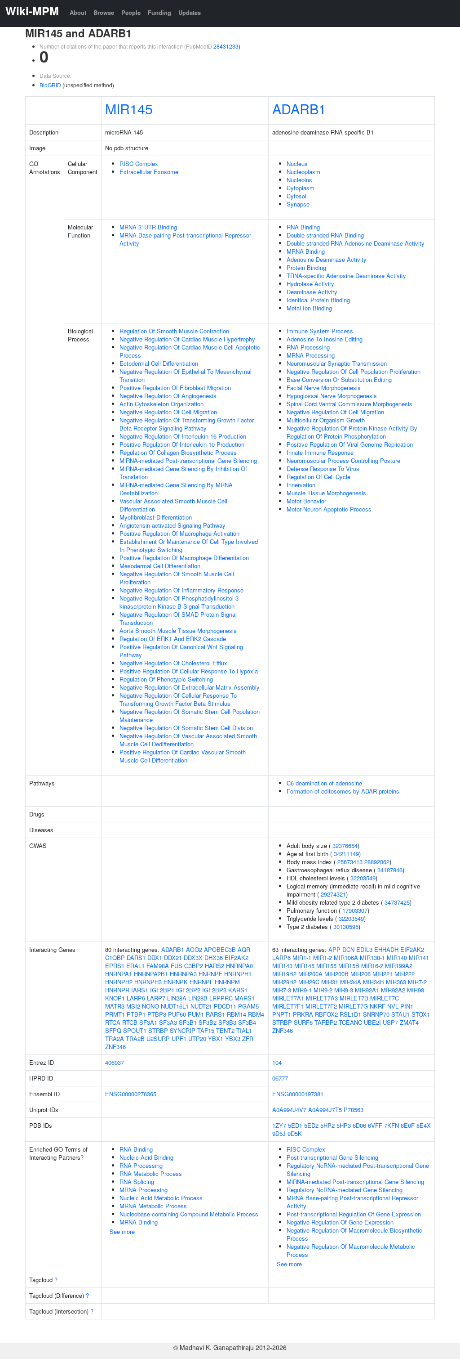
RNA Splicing (136, 1181)
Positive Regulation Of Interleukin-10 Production (181, 444)
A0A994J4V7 (289, 1109)
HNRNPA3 (183, 973)
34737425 (397, 902)
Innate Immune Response (320, 452)
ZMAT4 (409, 1022)
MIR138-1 (372, 957)
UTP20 (197, 1038)
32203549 (363, 878)
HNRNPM (227, 982)
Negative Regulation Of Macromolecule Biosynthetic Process (354, 1234)
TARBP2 (325, 1022)
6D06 (359, 1125)
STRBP (158, 1030)
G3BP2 (193, 965)
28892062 (376, 861)
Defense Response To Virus (323, 468)
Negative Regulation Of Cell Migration (168, 412)
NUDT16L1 (175, 1006)
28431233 (226, 46)
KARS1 (238, 990)
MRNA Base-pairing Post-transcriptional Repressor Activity (185, 239)
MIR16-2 (372, 965)
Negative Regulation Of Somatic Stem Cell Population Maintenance (189, 715)
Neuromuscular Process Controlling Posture (343, 460)
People (131, 12)
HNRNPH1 (238, 973)
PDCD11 (225, 1006)
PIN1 (406, 1006)
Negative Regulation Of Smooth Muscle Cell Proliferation (176, 578)
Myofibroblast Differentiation (155, 517)
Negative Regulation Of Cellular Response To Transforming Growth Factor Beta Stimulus (178, 699)
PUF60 (177, 1014)
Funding (159, 12)
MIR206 (360, 973)
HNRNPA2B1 (151, 973)
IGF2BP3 (214, 990)
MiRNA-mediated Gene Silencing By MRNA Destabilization (176, 488)
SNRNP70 (376, 1014)
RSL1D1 (350, 1014)
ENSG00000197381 (297, 1094)
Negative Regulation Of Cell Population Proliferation (353, 371)
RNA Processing (308, 347)
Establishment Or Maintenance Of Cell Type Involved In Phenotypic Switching (188, 545)
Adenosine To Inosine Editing (325, 339)
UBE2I (372, 1022)
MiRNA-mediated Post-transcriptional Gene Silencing (188, 460)
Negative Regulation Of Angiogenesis (168, 395)
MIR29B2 (284, 982)
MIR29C (308, 982)
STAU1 (400, 1014)
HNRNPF (210, 973)
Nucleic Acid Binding (146, 1157)
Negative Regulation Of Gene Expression (340, 1222)
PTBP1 (136, 1014)
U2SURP (158, 1038)
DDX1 (154, 957)
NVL (392, 1006)
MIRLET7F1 (288, 1006)
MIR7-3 (281, 990)
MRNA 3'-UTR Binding (148, 227)
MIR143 (282, 965)
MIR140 (397, 957)
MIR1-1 (301, 957)
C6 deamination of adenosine (324, 783)
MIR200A (310, 973)
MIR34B (373, 982)
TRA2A (114, 1038)
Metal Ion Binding (309, 308)
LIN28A (176, 998)
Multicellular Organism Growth (326, 420)
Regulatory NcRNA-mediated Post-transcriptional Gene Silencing (358, 1169)
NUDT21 (201, 1006)
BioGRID (50, 85)
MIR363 (396, 982)
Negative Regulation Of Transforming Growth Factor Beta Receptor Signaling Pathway (186, 424)
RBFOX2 (326, 1014)
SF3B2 (208, 1022)
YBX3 (232, 1038)
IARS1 (139, 990)
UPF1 (179, 1038)
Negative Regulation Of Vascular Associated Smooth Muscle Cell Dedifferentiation (188, 739)
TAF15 (205, 1030)
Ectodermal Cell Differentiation (158, 363)
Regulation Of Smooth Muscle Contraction (174, 331)
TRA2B (135, 1038)
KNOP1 (115, 998)
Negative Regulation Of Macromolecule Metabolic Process (351, 1250)
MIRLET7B (354, 998)
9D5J (279, 1133)
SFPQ (113, 1030)
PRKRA (303, 1014)
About (78, 12)
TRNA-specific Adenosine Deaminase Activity (346, 275)
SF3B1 (188, 1022)
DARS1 (136, 957)
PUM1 (196, 1014)
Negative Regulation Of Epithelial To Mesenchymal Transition (185, 375)
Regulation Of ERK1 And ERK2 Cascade (172, 638)
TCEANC (350, 1022)
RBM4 (256, 1014)
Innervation (301, 484)
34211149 (346, 853)
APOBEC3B (220, 949)
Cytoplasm (300, 188)
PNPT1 (281, 1014)
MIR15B (348, 965)
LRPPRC (221, 998)
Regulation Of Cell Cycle (318, 476)
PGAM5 (248, 1006)
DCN (348, 949)
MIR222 (404, 973)
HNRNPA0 (239, 965)
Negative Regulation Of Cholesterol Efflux (173, 663)
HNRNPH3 (148, 982)
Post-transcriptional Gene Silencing (332, 1157)
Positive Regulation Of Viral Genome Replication (350, 444)
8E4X (423, 1125)
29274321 (333, 894)
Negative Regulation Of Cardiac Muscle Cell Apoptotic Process (189, 351)
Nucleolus (299, 179)
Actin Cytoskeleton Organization (161, 403)
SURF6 (303, 1022)
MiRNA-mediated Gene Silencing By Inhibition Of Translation (183, 472)
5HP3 (343, 1125)
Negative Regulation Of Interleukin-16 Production (182, 436)
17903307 (354, 910)
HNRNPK (176, 982)
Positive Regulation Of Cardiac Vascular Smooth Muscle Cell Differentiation (182, 756)
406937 (114, 1062)
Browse (103, 12)
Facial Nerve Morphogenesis (324, 387)
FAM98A (157, 965)
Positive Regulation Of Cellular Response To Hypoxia (188, 671)
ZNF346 (115, 1046)
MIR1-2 (322, 957)
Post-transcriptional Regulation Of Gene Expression (354, 1214)
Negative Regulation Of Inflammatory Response (181, 590)
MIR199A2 (398, 965)
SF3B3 (227, 1022)
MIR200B (336, 973)
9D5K (295, 1133)
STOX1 (420, 1014)
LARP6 (136, 998)
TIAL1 (244, 1030)
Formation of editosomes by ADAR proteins (343, 791)
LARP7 (156, 998)
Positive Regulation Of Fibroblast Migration (175, 387)
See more (122, 1231)
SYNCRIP (182, 1030)
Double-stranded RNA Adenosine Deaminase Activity (356, 243)
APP (334, 949)
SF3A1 (148, 1022)
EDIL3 (364, 949)
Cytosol (296, 196)
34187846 (389, 870)
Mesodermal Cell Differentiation (159, 565)
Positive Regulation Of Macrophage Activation (179, 533)
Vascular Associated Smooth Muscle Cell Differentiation (173, 505)
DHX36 (213, 957)
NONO (150, 1006)
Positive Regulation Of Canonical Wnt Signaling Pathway (181, 650)
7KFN (391, 1125)
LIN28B (198, 998)
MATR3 (114, 1006)
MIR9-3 (343, 990)
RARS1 (215, 1014)
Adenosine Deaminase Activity (327, 259)
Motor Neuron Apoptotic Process (329, 509)
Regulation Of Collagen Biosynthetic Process (178, 452)
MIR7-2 (417, 982)
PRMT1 (115, 1014)
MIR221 (382, 973)
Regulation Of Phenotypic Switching (166, 679)
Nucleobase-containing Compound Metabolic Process (188, 1214)
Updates (189, 12)
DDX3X (193, 957)
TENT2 (225, 1030)
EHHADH (386, 949)
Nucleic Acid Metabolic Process (161, 1197)
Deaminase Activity (312, 291)
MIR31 (329, 982)
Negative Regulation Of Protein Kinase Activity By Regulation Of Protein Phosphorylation (352, 432)
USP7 (390, 1022)
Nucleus (297, 163)
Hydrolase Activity (310, 283)
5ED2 (311, 1125)
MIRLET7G (353, 1006)
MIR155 (326, 965)
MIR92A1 (367, 990)
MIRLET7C (384, 998)
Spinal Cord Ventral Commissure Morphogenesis (349, 403)
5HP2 (327, 1125)
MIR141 (419, 957)
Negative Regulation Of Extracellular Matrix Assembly (189, 687)
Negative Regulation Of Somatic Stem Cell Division (186, 727)
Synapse (298, 204)
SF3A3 (168, 1022)
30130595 (345, 926)
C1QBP (115, 957)
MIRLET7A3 (322, 998)
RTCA (112, 1022)
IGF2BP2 (188, 990)
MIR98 (415, 990)
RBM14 (236, 1014)
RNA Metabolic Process (150, 1173)
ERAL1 (135, 965)
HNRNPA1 (118, 973)
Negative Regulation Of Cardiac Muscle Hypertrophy (187, 339)
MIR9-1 (302, 990)
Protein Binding (306, 267)
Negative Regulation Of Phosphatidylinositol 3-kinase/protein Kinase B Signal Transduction (179, 602)
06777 (280, 1078)
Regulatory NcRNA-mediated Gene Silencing (344, 1189)
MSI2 (133, 1006)
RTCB (129, 1022)
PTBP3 (156, 1014)
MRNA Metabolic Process (153, 1206)
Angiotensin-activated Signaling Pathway (172, 525)
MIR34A (350, 982)
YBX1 (215, 1038)
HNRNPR (117, 990)
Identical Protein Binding (318, 300)
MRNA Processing (311, 355)
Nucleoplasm (303, 171)
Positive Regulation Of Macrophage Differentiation (184, 557)
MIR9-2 (323, 990)
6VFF (375, 1125)
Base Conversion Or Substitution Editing (339, 379)
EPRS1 (114, 965)
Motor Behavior (306, 501)
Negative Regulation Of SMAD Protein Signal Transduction (178, 618)
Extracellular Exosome (148, 171)
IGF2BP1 (162, 990)
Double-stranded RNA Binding (325, 235)
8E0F (408, 1125)
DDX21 (173, 957)
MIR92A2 (393, 990)
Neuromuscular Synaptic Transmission (337, 363)
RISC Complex (138, 163)
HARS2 (214, 965)
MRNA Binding (306, 251)
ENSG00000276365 (130, 1094)
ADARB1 (299, 108)
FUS (176, 965)
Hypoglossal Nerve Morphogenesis (332, 395)
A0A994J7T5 (325, 1109)
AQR (244, 949)
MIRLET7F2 (321, 1006)
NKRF (377, 1006)
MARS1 (244, 998)
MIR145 (129, 108)
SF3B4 (247, 1022)
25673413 (350, 861)
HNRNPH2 (119, 982)
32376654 (345, 845)
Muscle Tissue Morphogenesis (326, 493)
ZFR (247, 1038)
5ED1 (295, 1125)
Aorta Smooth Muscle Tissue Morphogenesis (178, 630)
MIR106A (346, 957)
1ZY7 (279, 1125)
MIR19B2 (284, 973)
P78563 (353, 1109)
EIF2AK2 (236, 957)
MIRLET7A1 (288, 998)
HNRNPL (201, 982)
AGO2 (194, 949)
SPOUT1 (134, 1030)
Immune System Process (320, 331)
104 (277, 1062)
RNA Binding (303, 227)
